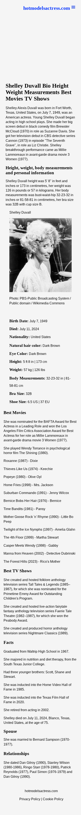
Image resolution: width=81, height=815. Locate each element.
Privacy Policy (29, 799)
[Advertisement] (41, 49)
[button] (49, 8)
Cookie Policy (53, 799)
